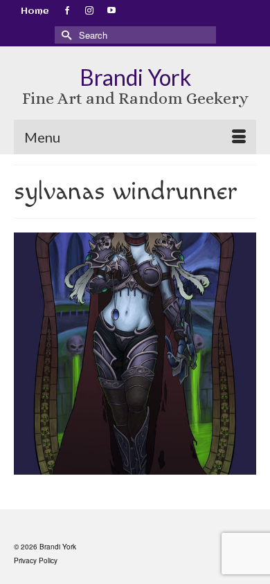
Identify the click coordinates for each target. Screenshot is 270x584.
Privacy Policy (35, 560)
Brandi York (135, 77)
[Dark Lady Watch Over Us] (135, 353)
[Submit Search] (65, 35)
